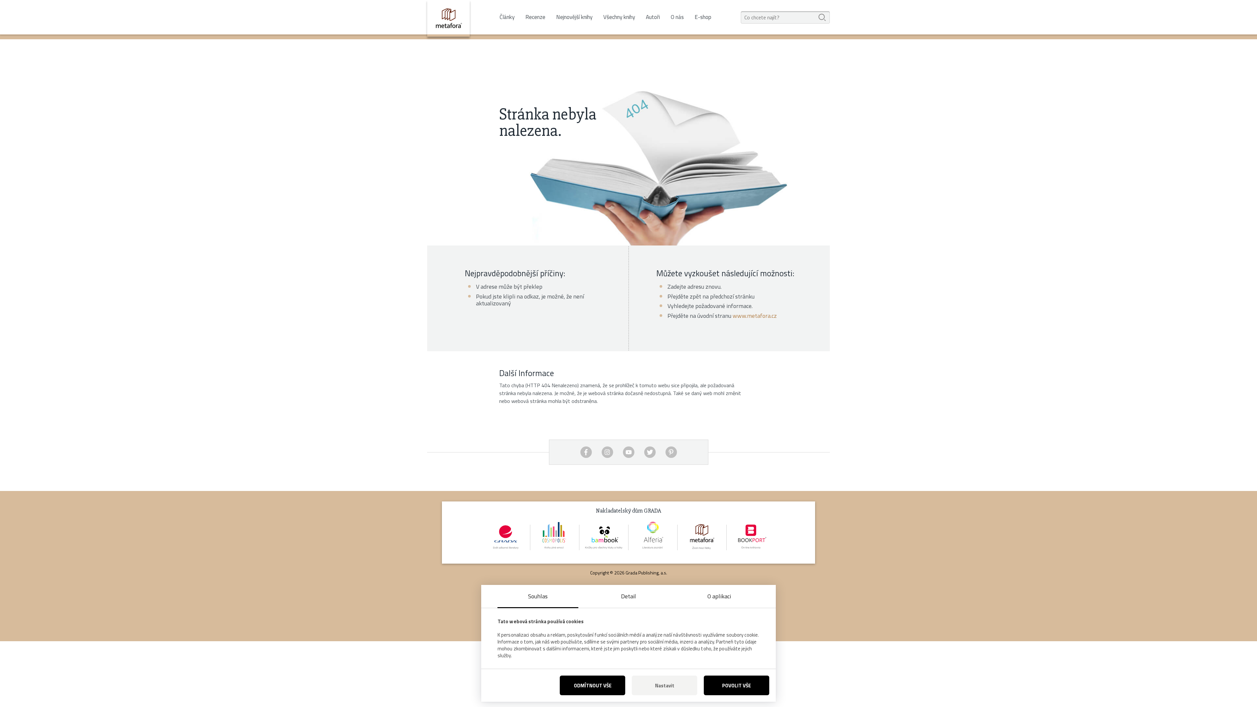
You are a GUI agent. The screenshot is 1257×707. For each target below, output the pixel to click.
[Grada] (505, 537)
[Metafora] (702, 537)
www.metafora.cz (755, 315)
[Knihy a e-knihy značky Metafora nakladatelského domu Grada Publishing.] (448, 18)
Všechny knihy (619, 17)
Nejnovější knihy (574, 17)
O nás (677, 17)
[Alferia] (653, 537)
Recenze (535, 17)
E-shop (703, 17)
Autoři (653, 17)
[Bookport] (751, 537)
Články (507, 17)
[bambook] (603, 537)
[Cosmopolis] (554, 537)
